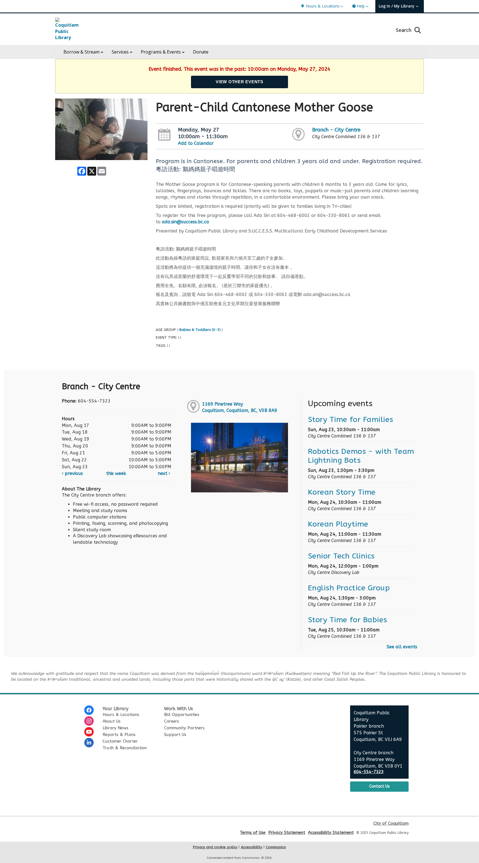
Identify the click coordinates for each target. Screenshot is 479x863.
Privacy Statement (286, 832)
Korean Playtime (338, 524)
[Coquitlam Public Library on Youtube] (89, 732)
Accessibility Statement (331, 832)
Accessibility (251, 847)
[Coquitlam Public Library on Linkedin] (89, 742)
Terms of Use (253, 832)
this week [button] (116, 473)
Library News (115, 727)
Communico (276, 847)
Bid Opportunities (181, 714)
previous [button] (73, 473)
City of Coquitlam (391, 823)
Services (120, 52)
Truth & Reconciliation (125, 747)
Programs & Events (161, 52)
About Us (112, 721)
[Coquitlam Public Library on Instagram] (89, 721)
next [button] (163, 473)
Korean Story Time (342, 492)
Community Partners (184, 727)
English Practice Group (349, 587)
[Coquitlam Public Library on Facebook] (89, 710)
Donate (200, 52)
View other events (239, 82)
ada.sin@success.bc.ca (185, 221)
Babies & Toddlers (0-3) (200, 330)
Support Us (175, 734)
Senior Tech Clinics (341, 555)
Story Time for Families (350, 419)
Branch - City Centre (336, 130)
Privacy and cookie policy (215, 847)
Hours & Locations (121, 714)
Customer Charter (120, 741)
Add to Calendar (196, 143)
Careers (171, 721)
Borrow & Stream (81, 52)
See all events (402, 646)
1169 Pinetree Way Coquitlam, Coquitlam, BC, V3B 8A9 (239, 407)
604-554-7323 (369, 772)
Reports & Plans (119, 734)
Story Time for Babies (347, 619)
